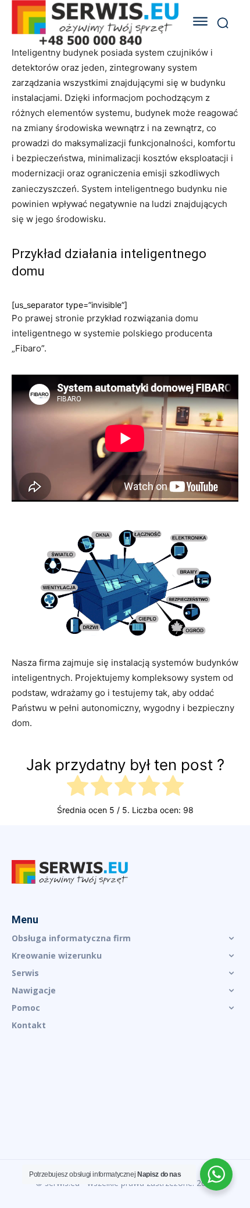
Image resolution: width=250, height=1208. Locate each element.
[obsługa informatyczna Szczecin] (125, 872)
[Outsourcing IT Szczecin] (95, 22)
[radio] (77, 787)
